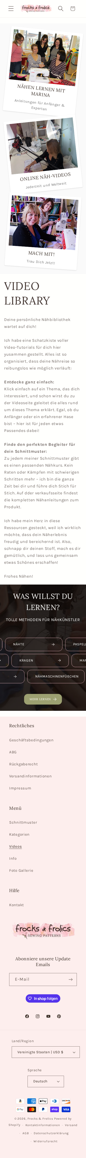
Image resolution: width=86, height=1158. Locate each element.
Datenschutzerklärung (51, 1133)
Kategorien (19, 834)
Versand (71, 1125)
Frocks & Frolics (40, 1118)
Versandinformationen (30, 776)
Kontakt (16, 905)
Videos (15, 846)
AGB (25, 1133)
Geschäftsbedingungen (31, 740)
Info (13, 858)
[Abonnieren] (70, 979)
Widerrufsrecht (45, 1141)
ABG (13, 752)
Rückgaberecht (23, 764)
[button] (11, 9)
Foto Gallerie (21, 870)
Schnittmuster (23, 822)
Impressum (20, 788)
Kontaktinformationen (42, 1125)
